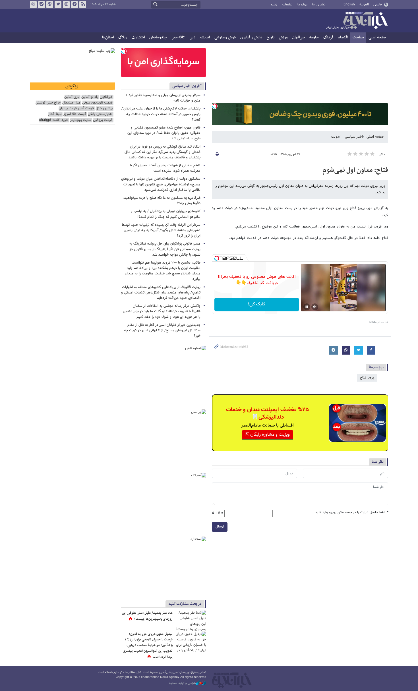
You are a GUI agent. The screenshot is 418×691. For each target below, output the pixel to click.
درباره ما (302, 4)
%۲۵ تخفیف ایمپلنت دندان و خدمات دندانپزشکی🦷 (267, 413)
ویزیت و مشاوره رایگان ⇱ (267, 434)
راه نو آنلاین (89, 97)
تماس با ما (319, 4)
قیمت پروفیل (103, 120)
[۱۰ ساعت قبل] (190, 642)
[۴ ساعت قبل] (190, 621)
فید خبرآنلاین (82, 4)
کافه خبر (178, 37)
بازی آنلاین (72, 97)
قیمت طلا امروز (74, 114)
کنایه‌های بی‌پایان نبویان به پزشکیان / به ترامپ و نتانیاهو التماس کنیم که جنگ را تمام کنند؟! (165, 214)
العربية (364, 4)
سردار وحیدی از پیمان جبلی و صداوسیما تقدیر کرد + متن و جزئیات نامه (163, 98)
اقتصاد (343, 37)
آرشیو (274, 4)
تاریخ (270, 37)
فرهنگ (328, 37)
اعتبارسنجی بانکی (100, 114)
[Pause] (306, 306)
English (349, 4)
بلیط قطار (55, 114)
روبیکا (33, 4)
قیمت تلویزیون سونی (97, 102)
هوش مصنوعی (225, 37)
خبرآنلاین (357, 21)
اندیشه (205, 37)
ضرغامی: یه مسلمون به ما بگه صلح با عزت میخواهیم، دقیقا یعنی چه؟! (161, 200)
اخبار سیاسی (354, 137)
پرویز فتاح (367, 377)
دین (192, 37)
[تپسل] (215, 106)
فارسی (377, 4)
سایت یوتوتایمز (80, 120)
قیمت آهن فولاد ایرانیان (76, 108)
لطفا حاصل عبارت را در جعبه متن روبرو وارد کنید (351, 512)
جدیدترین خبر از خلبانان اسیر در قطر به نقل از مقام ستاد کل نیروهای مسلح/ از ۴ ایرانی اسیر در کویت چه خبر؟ (162, 330)
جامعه (314, 37)
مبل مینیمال (71, 102)
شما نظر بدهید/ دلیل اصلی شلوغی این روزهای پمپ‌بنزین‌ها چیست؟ (147, 616)
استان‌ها (108, 37)
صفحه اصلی (377, 37)
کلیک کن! (256, 304)
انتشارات (138, 37)
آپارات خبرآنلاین (49, 4)
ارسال (220, 526)
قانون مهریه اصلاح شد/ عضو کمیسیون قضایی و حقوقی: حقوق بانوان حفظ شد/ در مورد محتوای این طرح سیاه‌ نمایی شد (163, 133)
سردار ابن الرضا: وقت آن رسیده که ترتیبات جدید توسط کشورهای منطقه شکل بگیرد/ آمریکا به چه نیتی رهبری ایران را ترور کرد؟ (161, 230)
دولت (335, 137)
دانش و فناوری (251, 37)
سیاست (358, 37)
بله (41, 4)
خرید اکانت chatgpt (53, 120)
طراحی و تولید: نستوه (182, 683)
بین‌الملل (298, 37)
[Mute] (314, 306)
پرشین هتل (104, 108)
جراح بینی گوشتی (48, 102)
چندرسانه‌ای (158, 37)
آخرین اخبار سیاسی (187, 86)
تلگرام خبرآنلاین (74, 4)
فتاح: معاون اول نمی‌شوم (355, 170)
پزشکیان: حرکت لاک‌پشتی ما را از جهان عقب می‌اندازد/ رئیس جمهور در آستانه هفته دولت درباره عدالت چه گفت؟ (160, 114)
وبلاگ (122, 37)
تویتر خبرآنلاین (58, 4)
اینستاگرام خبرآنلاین (66, 4)
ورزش (283, 37)
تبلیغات (287, 4)
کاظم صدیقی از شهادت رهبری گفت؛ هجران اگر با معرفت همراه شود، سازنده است (165, 168)
